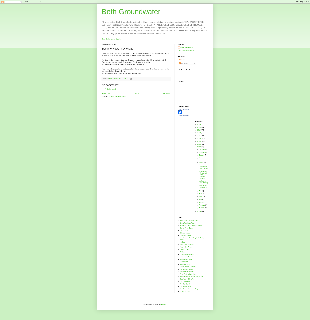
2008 (199, 144)
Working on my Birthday (203, 182)
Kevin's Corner (185, 249)
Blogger (163, 304)
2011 (199, 136)
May (200, 196)
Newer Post (106, 93)
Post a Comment (110, 89)
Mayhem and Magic (186, 259)
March (201, 202)
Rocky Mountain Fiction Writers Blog (192, 276)
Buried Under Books (186, 228)
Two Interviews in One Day (203, 166)
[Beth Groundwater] (180, 114)
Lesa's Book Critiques (187, 254)
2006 (199, 211)
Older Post (166, 93)
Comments (184, 63)
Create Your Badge (183, 115)
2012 (199, 133)
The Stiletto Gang (185, 286)
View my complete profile (186, 50)
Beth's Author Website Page (189, 221)
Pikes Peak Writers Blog (188, 274)
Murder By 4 (184, 262)
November (202, 152)
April (200, 199)
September (202, 158)
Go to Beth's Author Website (111, 39)
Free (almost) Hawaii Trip (203, 186)
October (202, 155)
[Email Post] (131, 78)
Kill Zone (183, 252)
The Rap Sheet (185, 284)
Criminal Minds (185, 233)
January (202, 208)
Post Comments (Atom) (118, 97)
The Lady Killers (185, 281)
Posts (183, 59)
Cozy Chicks (184, 230)
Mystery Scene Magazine (188, 267)
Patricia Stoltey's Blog (187, 272)
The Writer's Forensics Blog (189, 289)
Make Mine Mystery (186, 257)
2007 (199, 147)
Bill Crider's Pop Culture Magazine (191, 225)
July (200, 191)
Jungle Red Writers (186, 247)
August (201, 162)
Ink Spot (182, 242)
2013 (199, 130)
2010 (199, 138)
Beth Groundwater (131, 12)
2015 (199, 124)
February (202, 205)
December (202, 149)
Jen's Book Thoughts (187, 244)
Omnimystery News (186, 269)
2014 (199, 127)
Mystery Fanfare (185, 264)
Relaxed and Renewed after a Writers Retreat (203, 174)
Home (137, 93)
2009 (199, 141)
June (201, 194)
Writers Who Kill (185, 291)
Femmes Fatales (185, 235)
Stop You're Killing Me (187, 279)
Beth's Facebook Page (187, 223)
